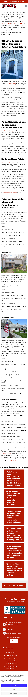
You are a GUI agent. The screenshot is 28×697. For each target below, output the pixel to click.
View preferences (14, 693)
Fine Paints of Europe (7, 131)
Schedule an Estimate (14, 586)
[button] (26, 672)
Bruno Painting (7, 453)
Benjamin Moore (18, 23)
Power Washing (11, 658)
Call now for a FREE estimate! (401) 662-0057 (14, 1)
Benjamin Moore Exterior (9, 192)
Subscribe (14, 641)
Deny (14, 689)
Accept (14, 685)
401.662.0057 (10, 629)
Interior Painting (11, 653)
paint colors (12, 83)
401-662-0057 (14, 461)
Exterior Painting (11, 655)
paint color (17, 19)
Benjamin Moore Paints (8, 162)
